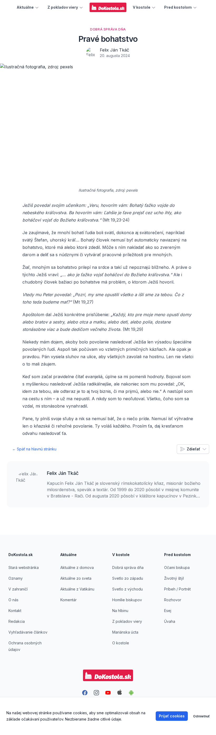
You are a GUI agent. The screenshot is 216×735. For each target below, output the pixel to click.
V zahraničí (18, 589)
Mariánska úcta (125, 632)
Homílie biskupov (127, 600)
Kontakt (14, 610)
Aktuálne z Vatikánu (77, 589)
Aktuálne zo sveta (75, 578)
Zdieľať (193, 449)
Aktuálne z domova (77, 567)
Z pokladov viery (127, 621)
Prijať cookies (172, 716)
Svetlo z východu (127, 589)
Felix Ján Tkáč (114, 50)
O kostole (120, 643)
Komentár (68, 600)
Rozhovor (172, 600)
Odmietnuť (201, 716)
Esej (167, 610)
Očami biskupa (177, 567)
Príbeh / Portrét (177, 589)
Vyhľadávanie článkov (27, 632)
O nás (13, 600)
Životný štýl (174, 578)
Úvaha (169, 621)
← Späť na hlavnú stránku (34, 449)
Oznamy (15, 578)
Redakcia (16, 621)
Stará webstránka (23, 567)
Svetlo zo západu (127, 578)
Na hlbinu (120, 610)
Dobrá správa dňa (128, 567)
